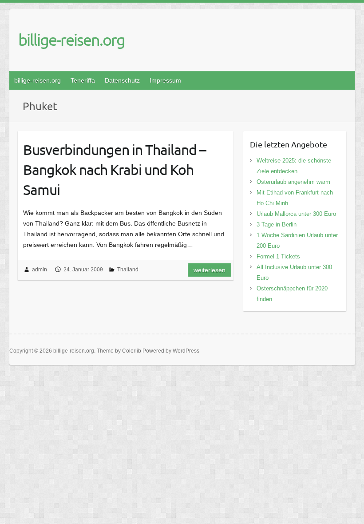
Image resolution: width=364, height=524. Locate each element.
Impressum (165, 80)
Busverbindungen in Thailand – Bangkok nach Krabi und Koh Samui (114, 169)
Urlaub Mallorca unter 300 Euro (296, 213)
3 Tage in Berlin (277, 224)
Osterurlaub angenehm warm (293, 182)
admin (39, 269)
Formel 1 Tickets (278, 256)
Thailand (127, 269)
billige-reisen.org (71, 39)
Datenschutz (122, 80)
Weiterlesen (210, 270)
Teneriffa (83, 80)
